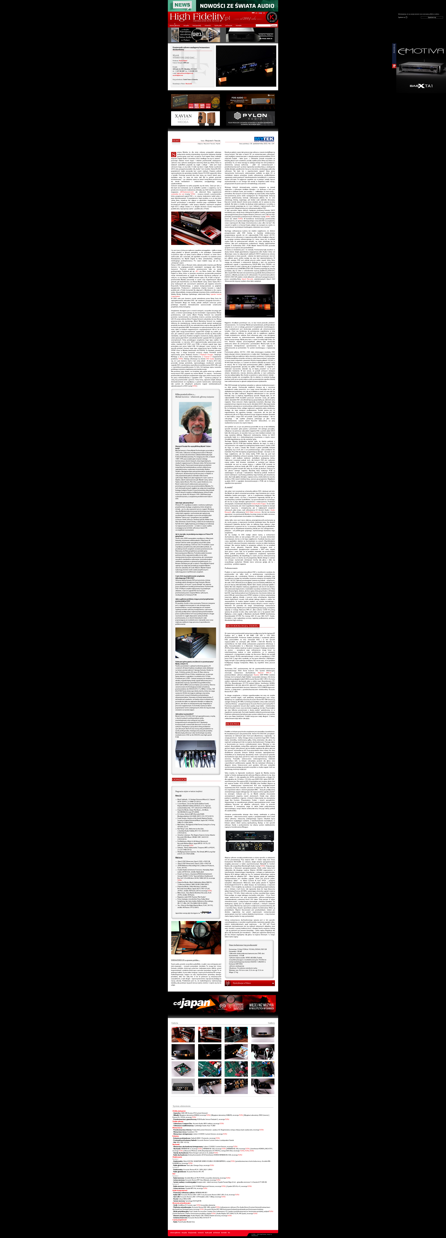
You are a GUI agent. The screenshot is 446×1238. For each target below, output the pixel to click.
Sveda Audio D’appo (258, 504)
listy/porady (197, 26)
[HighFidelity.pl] (196, 244)
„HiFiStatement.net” (186, 192)
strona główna (175, 26)
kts (229, 1233)
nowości (208, 26)
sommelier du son (177, 194)
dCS (197, 271)
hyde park (218, 26)
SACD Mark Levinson (253, 512)
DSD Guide (210, 359)
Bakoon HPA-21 (266, 673)
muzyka (186, 26)
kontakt (238, 26)
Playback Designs (206, 355)
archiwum (228, 26)
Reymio (256, 675)
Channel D (208, 357)
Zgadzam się (402, 17)
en (264, 13)
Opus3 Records (247, 279)
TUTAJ (192, 194)
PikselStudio (254, 1235)
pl (256, 13)
